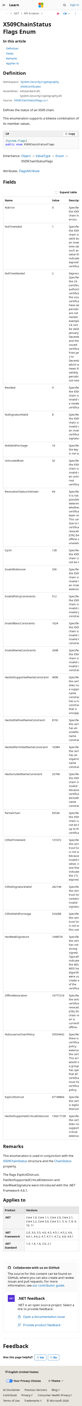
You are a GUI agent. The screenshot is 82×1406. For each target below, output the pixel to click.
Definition (12, 48)
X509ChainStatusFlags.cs (30, 100)
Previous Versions (36, 1390)
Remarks (11, 58)
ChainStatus (63, 1161)
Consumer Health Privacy (54, 1395)
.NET (16, 13)
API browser (31, 13)
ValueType (43, 156)
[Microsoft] (41, 5)
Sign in (74, 5)
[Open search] (64, 5)
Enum (59, 156)
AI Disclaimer (11, 1390)
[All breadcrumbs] (6, 14)
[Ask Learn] (58, 14)
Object (26, 156)
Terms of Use (11, 1400)
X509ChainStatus (15, 1161)
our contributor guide (48, 1285)
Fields (10, 53)
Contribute (10, 1395)
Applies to (12, 63)
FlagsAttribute (29, 171)
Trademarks (31, 1400)
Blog (54, 1390)
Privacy (25, 1395)
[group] (41, 668)
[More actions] (75, 14)
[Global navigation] (4, 5)
